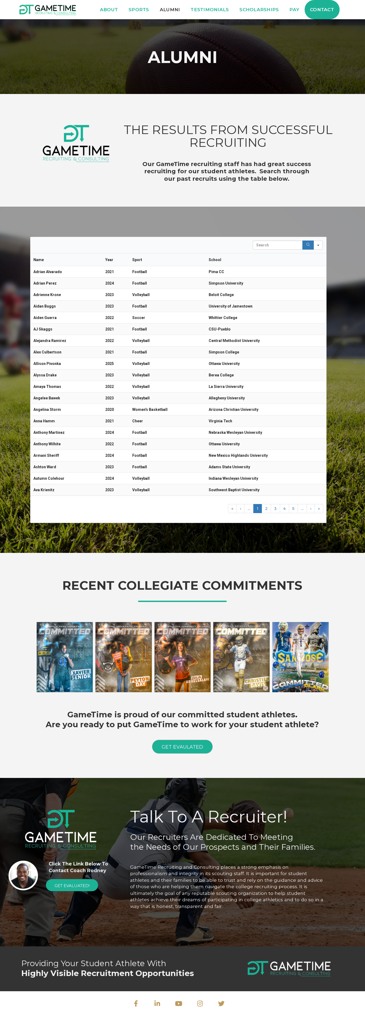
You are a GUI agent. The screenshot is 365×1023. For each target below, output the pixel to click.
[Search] (308, 245)
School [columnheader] (215, 260)
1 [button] (257, 508)
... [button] (249, 508)
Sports (139, 9)
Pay (294, 9)
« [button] (232, 508)
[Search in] (318, 245)
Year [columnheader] (109, 260)
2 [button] (266, 508)
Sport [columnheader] (137, 260)
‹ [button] (240, 508)
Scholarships (259, 9)
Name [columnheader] (38, 260)
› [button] (310, 508)
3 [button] (275, 508)
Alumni (170, 9)
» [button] (319, 508)
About (109, 9)
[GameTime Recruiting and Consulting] (48, 9)
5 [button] (293, 508)
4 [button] (284, 508)
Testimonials (210, 9)
